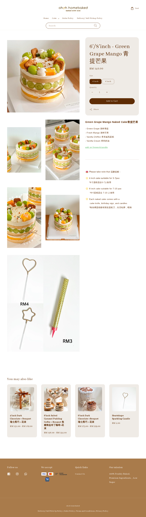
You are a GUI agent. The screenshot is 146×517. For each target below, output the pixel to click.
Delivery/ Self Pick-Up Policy (50, 511)
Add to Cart (112, 101)
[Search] (95, 25)
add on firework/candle (96, 147)
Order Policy (68, 18)
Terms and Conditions (85, 511)
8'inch (108, 81)
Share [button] (96, 109)
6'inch (96, 81)
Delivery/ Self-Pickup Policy (90, 18)
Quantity (93, 87)
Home (46, 18)
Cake (54, 18)
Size (91, 76)
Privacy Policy (102, 511)
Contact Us (80, 474)
